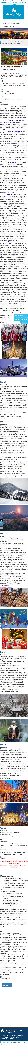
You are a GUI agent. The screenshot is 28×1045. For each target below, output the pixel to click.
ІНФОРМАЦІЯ (16, 23)
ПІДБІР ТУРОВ (7, 20)
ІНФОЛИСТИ (7, 26)
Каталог (17, 20)
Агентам (6, 23)
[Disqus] (14, 1008)
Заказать (7, 985)
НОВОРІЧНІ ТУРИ (19, 41)
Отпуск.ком (12, 1044)
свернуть (24, 322)
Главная (4, 41)
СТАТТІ (11, 1039)
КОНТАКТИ (16, 26)
